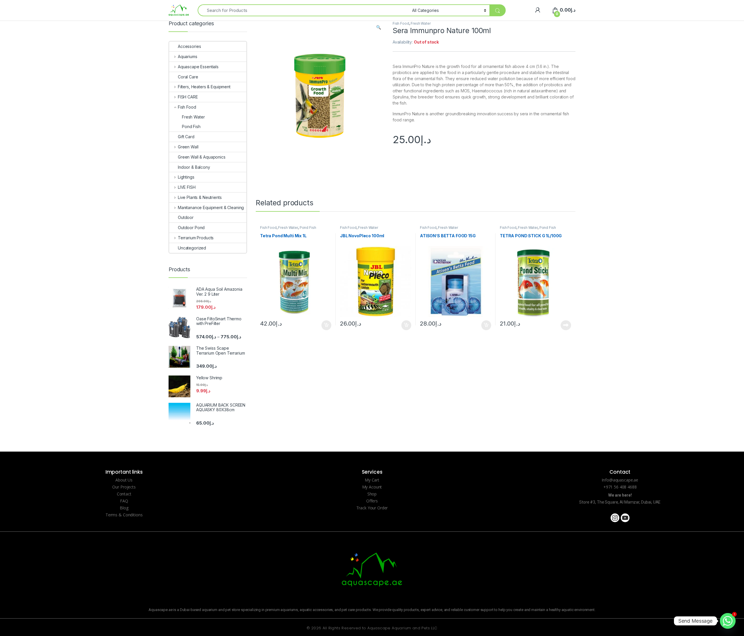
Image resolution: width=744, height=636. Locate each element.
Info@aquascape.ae (620, 480)
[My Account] (537, 10)
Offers (372, 501)
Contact (124, 494)
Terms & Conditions (123, 515)
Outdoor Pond (191, 227)
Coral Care (188, 76)
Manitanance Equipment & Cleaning (211, 207)
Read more (566, 325)
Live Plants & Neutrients (199, 197)
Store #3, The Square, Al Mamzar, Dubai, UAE (620, 502)
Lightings (186, 177)
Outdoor (186, 217)
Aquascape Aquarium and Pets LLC (402, 628)
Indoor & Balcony (194, 167)
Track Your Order (372, 508)
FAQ (124, 501)
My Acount (372, 487)
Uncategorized (192, 247)
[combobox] (303, 10)
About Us (124, 480)
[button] (378, 27)
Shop (372, 494)
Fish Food (401, 23)
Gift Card (186, 136)
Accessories (189, 46)
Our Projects (123, 487)
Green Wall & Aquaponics (202, 156)
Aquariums (187, 56)
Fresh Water (420, 23)
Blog (124, 508)
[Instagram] (615, 517)
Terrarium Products (196, 237)
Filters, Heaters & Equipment (204, 86)
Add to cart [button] (326, 325)
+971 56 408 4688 (620, 487)
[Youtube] (625, 517)
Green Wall (188, 146)
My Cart (372, 480)
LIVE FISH (187, 187)
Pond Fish (308, 227)
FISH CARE (188, 96)
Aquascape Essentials (198, 66)
